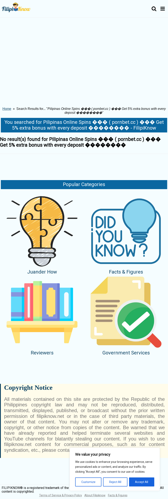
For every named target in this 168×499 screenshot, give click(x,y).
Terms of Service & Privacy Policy (60, 495)
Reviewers (42, 353)
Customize (88, 482)
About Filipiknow (95, 495)
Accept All (141, 482)
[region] (115, 469)
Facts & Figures (126, 272)
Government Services (126, 353)
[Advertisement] (84, 48)
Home (6, 108)
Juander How (42, 272)
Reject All (115, 482)
